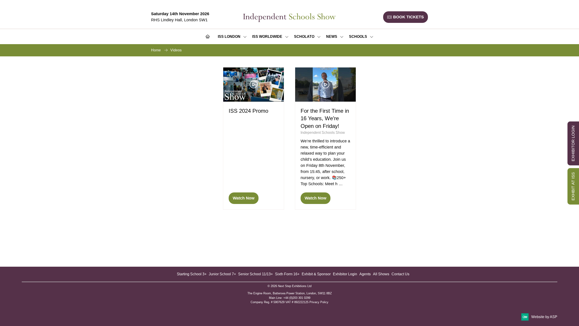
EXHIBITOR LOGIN (573, 143)
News (331, 36)
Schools (358, 36)
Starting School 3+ (191, 274)
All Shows (381, 274)
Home (156, 50)
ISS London (229, 36)
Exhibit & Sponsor (316, 274)
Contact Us (400, 274)
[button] (405, 17)
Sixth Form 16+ (287, 274)
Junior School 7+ (222, 274)
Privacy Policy (318, 302)
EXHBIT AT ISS (573, 186)
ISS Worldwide (267, 36)
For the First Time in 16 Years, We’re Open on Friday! (325, 118)
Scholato (304, 36)
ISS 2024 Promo (248, 111)
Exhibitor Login (345, 274)
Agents (365, 274)
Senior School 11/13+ (255, 274)
